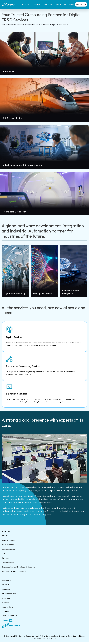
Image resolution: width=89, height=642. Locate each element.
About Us (25, 4)
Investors (59, 4)
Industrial (5, 585)
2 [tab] (44, 478)
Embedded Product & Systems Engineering (18, 567)
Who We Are (7, 536)
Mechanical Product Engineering (14, 571)
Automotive (6, 580)
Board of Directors (9, 540)
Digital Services (8, 562)
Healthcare (6, 589)
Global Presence (8, 549)
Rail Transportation (9, 594)
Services (37, 4)
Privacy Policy (49, 638)
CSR (3, 554)
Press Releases (8, 545)
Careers (71, 4)
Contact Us (81, 4)
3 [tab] (46, 478)
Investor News (7, 607)
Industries (48, 4)
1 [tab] (42, 478)
